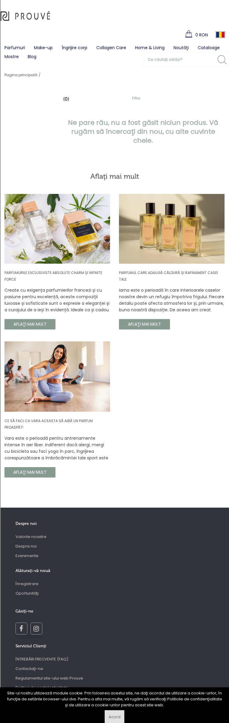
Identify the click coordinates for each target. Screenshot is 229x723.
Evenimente (27, 556)
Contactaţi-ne (29, 668)
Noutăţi (181, 48)
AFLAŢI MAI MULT (30, 324)
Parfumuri (14, 48)
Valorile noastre (31, 536)
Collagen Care (111, 48)
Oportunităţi (27, 593)
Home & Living (150, 48)
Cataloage (209, 48)
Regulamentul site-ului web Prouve (49, 678)
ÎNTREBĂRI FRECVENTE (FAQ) (42, 659)
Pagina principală (20, 74)
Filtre (136, 98)
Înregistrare (27, 584)
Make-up (43, 48)
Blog (32, 57)
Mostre (11, 57)
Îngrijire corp (74, 48)
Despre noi (26, 546)
